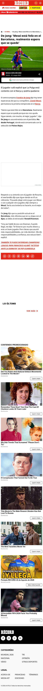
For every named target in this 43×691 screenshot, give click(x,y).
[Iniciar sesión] (40, 3)
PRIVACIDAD (20, 674)
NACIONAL (5, 658)
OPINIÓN (26, 658)
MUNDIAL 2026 (7, 654)
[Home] (1, 32)
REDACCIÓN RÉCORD (13, 73)
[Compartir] (39, 74)
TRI (23, 654)
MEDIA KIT (5, 678)
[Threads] (19, 256)
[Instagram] (9, 638)
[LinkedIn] (23, 256)
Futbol (7, 32)
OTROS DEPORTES (29, 661)
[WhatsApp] (5, 256)
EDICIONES (19, 678)
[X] (14, 256)
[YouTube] (20, 638)
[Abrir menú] (3, 3)
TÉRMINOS (33, 674)
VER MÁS (31, 311)
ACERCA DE (5, 674)
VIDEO (3, 661)
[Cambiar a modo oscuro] (36, 3)
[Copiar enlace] (32, 256)
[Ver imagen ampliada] (21, 58)
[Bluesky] (28, 256)
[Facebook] (9, 256)
